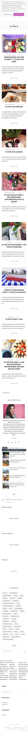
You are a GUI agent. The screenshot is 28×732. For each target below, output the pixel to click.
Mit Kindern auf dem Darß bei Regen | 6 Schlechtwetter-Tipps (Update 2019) (17, 485)
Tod (11, 634)
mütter (4, 629)
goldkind (22, 611)
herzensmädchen (7, 613)
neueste (11, 629)
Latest (16, 448)
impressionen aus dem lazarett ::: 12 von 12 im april (14, 59)
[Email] (16, 78)
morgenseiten (17, 626)
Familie (4, 608)
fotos (10, 608)
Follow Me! (15, 670)
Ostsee (17, 629)
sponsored (5, 634)
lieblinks (14, 621)
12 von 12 (5, 593)
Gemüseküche (14, 611)
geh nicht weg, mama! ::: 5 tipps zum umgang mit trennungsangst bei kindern (17, 454)
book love (12, 598)
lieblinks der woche (7, 623)
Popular (5, 448)
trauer (16, 634)
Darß (18, 603)
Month (16, 450)
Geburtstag (5, 611)
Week (12, 450)
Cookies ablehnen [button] (7, 14)
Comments (10, 448)
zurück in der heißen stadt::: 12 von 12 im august (14, 291)
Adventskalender (13, 593)
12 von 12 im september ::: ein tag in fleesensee (14, 246)
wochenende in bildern (8, 639)
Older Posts (6, 392)
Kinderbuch (5, 616)
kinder (15, 613)
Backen (15, 595)
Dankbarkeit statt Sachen (8, 603)
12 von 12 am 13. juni (14, 319)
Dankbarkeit (15, 600)
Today (8, 450)
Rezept (16, 631)
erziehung (18, 605)
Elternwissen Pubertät (8, 605)
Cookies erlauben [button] (18, 14)
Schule (22, 631)
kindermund (6, 618)
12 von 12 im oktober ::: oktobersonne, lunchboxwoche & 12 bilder (14, 198)
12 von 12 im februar (14, 107)
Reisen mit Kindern (7, 631)
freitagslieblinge (18, 608)
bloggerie (9, 242)
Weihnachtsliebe (15, 636)
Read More (14, 438)
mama (16, 623)
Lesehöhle (14, 618)
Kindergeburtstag (15, 616)
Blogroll (4, 715)
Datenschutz (5, 702)
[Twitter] (12, 78)
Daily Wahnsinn (6, 600)
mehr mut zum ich (7, 626)
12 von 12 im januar (14, 152)
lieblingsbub (6, 621)
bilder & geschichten (10, 55)
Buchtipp (20, 598)
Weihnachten (6, 636)
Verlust (23, 634)
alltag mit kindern (7, 595)
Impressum (4, 704)
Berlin (21, 595)
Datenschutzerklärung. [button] (12, 10)
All (20, 450)
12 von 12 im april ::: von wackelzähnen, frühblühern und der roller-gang (14, 365)
